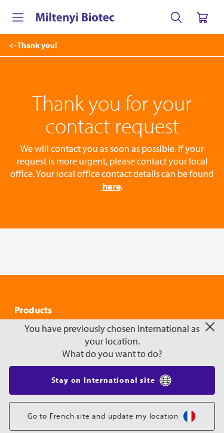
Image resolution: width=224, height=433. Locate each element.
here (111, 186)
